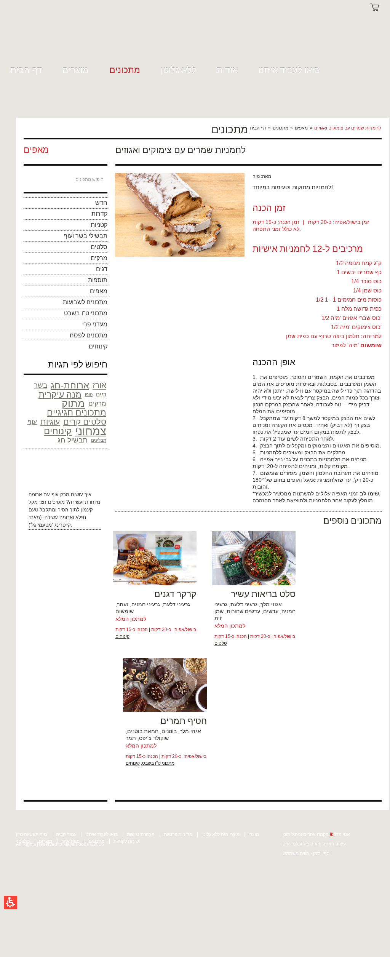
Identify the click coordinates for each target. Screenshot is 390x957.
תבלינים (98, 440)
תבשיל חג (73, 440)
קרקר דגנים (175, 594)
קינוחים (98, 346)
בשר (40, 385)
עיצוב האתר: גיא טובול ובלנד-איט (314, 844)
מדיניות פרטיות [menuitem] (178, 834)
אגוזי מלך (271, 604)
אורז (99, 385)
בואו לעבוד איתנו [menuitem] (289, 70)
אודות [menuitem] (227, 70)
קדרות (99, 214)
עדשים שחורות (243, 611)
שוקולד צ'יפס (154, 738)
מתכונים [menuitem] (124, 70)
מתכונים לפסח (88, 335)
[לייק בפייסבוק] (361, 149)
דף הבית (258, 128)
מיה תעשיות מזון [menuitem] (31, 834)
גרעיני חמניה (145, 604)
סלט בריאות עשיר (263, 594)
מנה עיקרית (60, 394)
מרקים (99, 258)
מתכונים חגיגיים (76, 412)
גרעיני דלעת (176, 604)
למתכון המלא (130, 619)
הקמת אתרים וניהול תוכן (306, 834)
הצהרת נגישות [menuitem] (141, 834)
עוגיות (50, 421)
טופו (89, 394)
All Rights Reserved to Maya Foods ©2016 (60, 844)
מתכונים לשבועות (85, 302)
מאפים (301, 128)
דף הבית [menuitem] (26, 70)
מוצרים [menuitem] (75, 70)
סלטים (99, 247)
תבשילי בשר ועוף (85, 236)
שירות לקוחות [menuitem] (126, 841)
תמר (131, 738)
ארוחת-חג (70, 385)
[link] (31, 35)
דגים (101, 269)
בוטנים (169, 731)
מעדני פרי (94, 324)
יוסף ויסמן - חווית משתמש (307, 853)
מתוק (73, 403)
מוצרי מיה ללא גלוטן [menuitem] (220, 834)
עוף (32, 421)
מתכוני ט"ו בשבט (85, 313)
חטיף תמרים (183, 721)
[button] (10, 902)
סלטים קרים (84, 422)
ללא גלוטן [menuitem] (178, 70)
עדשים (270, 611)
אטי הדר (342, 834)
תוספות (97, 280)
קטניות (99, 225)
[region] (315, 128)
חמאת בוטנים (142, 731)
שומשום (124, 611)
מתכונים (280, 128)
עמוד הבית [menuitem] (66, 834)
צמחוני (90, 431)
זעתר (122, 604)
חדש (101, 203)
